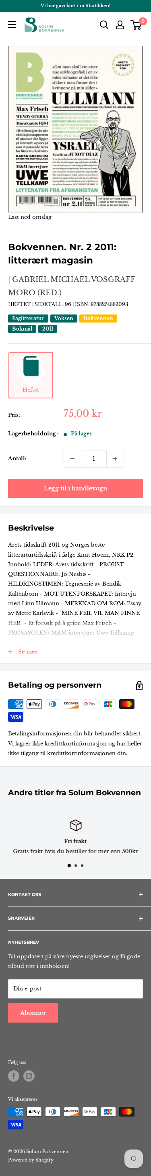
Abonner (33, 1013)
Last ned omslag (30, 217)
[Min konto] (120, 24)
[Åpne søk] (104, 24)
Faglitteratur (28, 318)
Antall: (17, 458)
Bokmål (22, 329)
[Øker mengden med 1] (115, 458)
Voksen (63, 318)
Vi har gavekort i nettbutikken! (75, 5)
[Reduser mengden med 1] (72, 458)
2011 (47, 329)
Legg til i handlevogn (75, 488)
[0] (136, 25)
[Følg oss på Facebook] (13, 1076)
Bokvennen (98, 318)
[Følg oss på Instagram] (29, 1076)
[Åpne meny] (12, 24)
